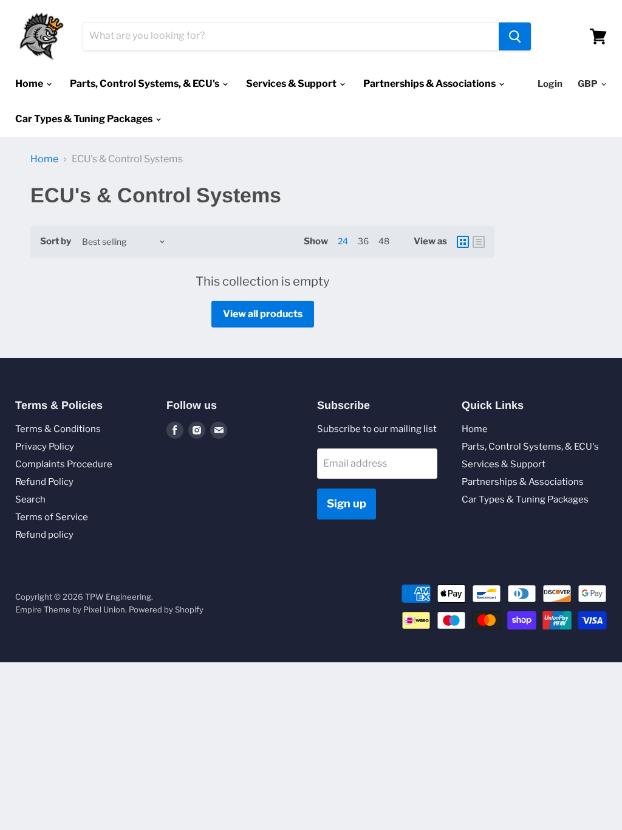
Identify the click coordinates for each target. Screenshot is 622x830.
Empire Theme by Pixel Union (70, 609)
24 (343, 241)
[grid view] (463, 242)
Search (30, 499)
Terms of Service (51, 517)
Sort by (55, 241)
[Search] (515, 36)
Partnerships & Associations (430, 83)
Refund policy (44, 534)
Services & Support (292, 83)
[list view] (479, 242)
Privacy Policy (44, 446)
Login (550, 83)
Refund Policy (44, 481)
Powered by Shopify (166, 609)
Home (30, 83)
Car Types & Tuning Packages (84, 119)
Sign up (346, 503)
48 (383, 241)
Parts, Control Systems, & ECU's (145, 83)
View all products (262, 314)
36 (363, 241)
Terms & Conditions (58, 429)
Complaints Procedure (63, 464)
